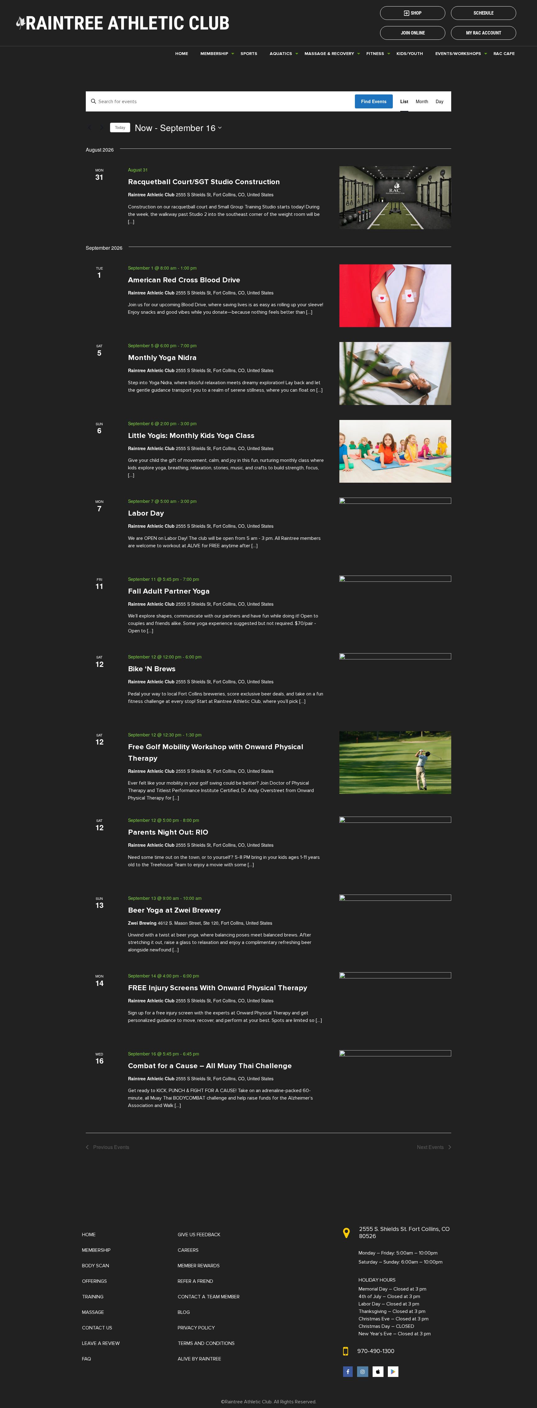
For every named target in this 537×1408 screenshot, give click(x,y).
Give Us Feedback (199, 1235)
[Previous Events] (89, 127)
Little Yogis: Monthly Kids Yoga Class (191, 435)
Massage (93, 1312)
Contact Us (97, 1328)
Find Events (374, 101)
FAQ (86, 1359)
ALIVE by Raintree (199, 1359)
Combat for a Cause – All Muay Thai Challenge (210, 1065)
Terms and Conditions (206, 1343)
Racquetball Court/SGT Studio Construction (204, 181)
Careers (188, 1250)
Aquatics (281, 53)
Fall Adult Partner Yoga (169, 590)
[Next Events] (101, 127)
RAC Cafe (504, 53)
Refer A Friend (195, 1281)
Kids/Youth (410, 53)
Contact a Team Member (209, 1297)
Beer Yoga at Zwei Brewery (174, 909)
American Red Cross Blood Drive (184, 279)
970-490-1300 (375, 1351)
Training (92, 1297)
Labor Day (146, 513)
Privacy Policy (196, 1328)
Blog (184, 1312)
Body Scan (95, 1266)
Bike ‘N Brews (152, 668)
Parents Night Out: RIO (168, 832)
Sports (249, 53)
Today (120, 127)
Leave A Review (101, 1343)
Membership (96, 1250)
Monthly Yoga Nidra (162, 357)
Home (181, 53)
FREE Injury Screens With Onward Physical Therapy (217, 987)
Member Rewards (199, 1266)
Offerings (94, 1281)
